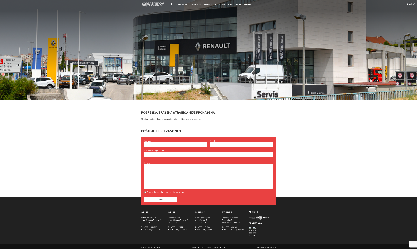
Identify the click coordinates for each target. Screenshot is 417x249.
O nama (238, 4)
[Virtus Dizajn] (266, 247)
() (414, 4)
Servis (222, 4)
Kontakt (247, 4)
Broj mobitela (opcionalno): (154, 151)
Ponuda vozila (181, 4)
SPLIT (144, 212)
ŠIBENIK (200, 212)
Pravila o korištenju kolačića (201, 247)
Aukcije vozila (210, 4)
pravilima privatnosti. (178, 192)
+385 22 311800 (204, 227)
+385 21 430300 (150, 227)
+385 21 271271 (177, 227)
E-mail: (212, 141)
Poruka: (147, 163)
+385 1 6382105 (231, 227)
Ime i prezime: (149, 141)
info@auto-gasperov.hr (236, 230)
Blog (230, 4)
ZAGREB (227, 212)
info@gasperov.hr (153, 230)
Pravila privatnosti (220, 247)
